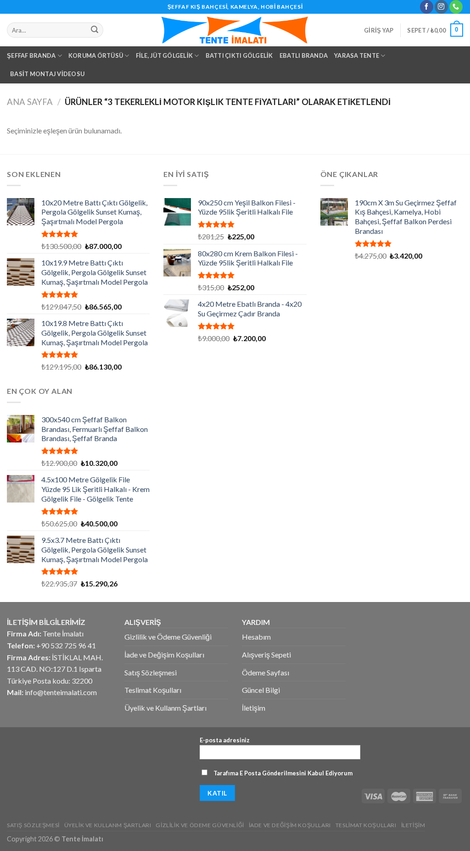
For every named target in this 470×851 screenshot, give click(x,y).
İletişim (253, 707)
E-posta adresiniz (225, 740)
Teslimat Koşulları (152, 689)
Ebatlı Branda (304, 55)
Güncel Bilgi (261, 689)
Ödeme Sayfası (265, 672)
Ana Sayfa (30, 102)
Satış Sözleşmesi (150, 672)
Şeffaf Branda (31, 55)
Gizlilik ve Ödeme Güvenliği (168, 636)
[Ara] (95, 30)
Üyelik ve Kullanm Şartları (165, 707)
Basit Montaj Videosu (47, 73)
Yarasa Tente (356, 55)
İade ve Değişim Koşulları (164, 654)
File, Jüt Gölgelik (164, 55)
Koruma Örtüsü (95, 55)
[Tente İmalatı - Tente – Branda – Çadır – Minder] (235, 30)
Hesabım (256, 636)
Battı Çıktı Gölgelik (239, 55)
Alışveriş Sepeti (266, 654)
